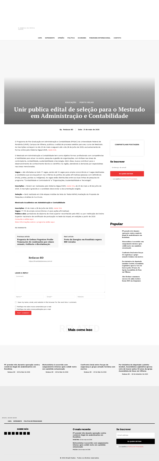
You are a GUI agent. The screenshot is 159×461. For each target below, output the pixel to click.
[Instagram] (9, 433)
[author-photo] (5, 372)
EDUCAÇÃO (70, 102)
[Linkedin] (13, 433)
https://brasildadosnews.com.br (40, 261)
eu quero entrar (126, 174)
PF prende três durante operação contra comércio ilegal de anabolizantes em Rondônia (132, 234)
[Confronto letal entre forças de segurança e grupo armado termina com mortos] (115, 254)
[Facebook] (96, 27)
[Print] (122, 27)
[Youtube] (28, 433)
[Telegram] (20, 433)
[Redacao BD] (20, 259)
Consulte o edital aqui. (24, 219)
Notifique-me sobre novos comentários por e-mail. (34, 306)
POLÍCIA (75, 449)
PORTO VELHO (87, 102)
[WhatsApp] (115, 27)
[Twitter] (102, 27)
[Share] (17, 433)
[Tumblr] (128, 27)
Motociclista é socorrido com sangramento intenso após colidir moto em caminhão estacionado (133, 244)
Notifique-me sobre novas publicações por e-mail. (34, 309)
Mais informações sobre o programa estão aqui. (35, 222)
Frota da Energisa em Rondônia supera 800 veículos (83, 240)
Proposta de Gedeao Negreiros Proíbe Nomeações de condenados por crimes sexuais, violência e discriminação (35, 241)
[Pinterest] (109, 27)
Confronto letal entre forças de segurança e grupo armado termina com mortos (132, 254)
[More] (135, 27)
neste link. (52, 150)
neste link (70, 186)
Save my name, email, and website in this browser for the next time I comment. (47, 302)
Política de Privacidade (129, 179)
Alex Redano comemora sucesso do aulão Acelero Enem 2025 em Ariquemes (131, 279)
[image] (57, 434)
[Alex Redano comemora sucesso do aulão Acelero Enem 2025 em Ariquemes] (115, 278)
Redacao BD (68, 130)
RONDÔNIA (76, 439)
